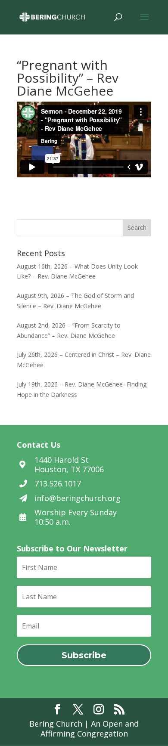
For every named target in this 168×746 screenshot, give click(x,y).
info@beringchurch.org (77, 498)
